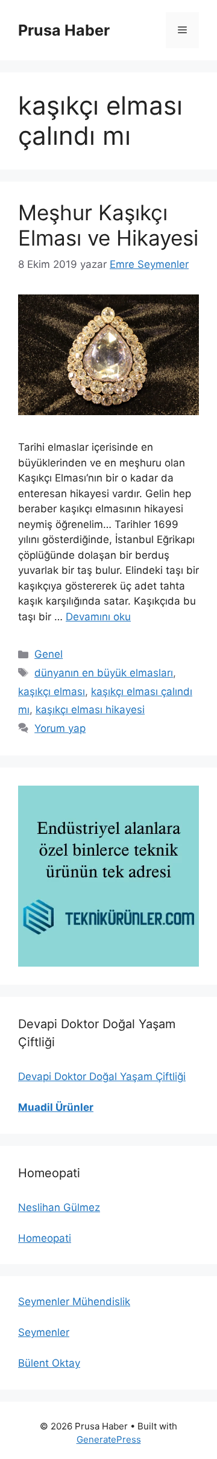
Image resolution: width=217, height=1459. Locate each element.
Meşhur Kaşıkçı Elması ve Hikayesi (108, 225)
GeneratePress (109, 1439)
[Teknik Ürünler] (108, 876)
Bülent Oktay (49, 1363)
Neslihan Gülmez (59, 1207)
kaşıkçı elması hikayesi (90, 710)
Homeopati (44, 1238)
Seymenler (43, 1332)
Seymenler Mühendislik (74, 1301)
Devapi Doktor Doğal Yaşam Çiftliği (102, 1076)
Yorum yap (60, 728)
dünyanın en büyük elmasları (103, 673)
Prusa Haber (64, 30)
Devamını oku (98, 617)
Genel (48, 654)
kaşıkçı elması (51, 691)
